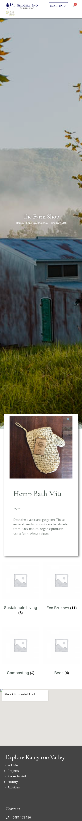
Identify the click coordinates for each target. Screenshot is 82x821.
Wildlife (13, 765)
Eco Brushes (40, 223)
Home (19, 223)
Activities (14, 787)
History (13, 782)
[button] (77, 13)
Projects (13, 771)
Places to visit (17, 776)
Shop (28, 223)
